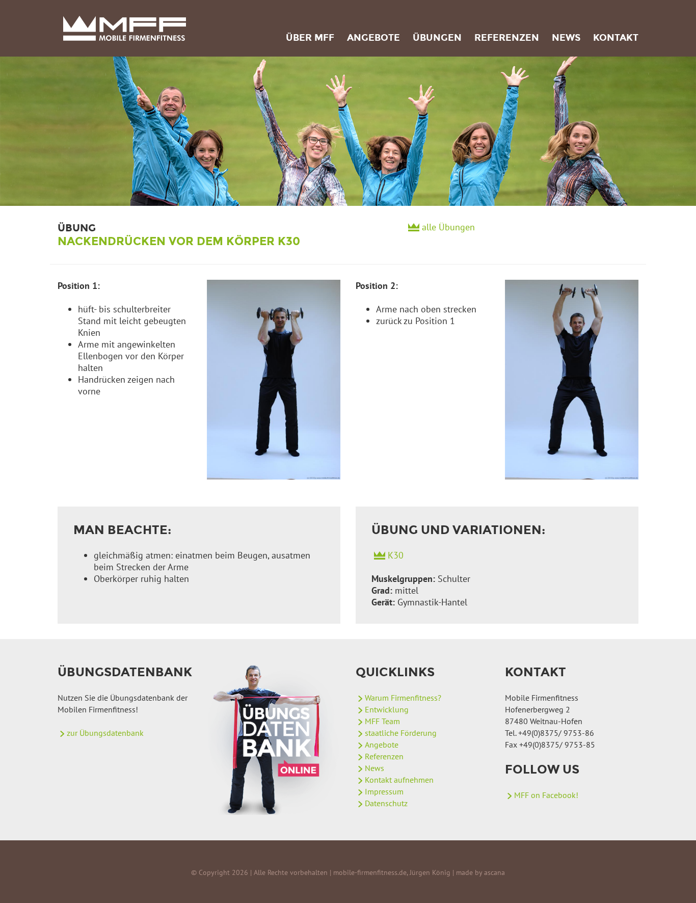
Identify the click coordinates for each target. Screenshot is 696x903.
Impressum (384, 791)
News (566, 37)
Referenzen (506, 37)
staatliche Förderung (401, 733)
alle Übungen (448, 227)
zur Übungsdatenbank (105, 733)
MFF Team (382, 721)
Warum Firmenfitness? (403, 698)
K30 (396, 555)
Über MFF (310, 37)
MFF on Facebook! (546, 795)
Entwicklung (387, 709)
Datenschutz (386, 803)
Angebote (373, 37)
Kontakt (615, 37)
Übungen (437, 37)
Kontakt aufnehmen (399, 780)
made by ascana (480, 872)
